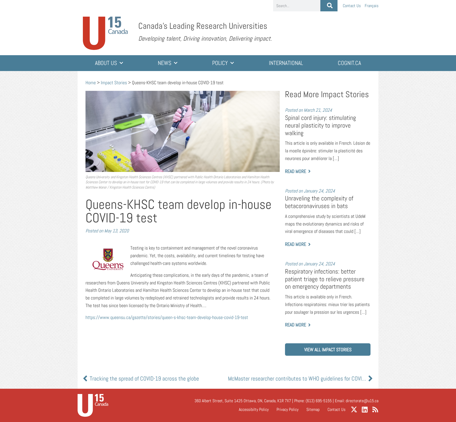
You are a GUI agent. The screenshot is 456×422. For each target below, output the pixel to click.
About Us (106, 63)
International (286, 63)
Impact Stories (114, 82)
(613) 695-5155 (319, 401)
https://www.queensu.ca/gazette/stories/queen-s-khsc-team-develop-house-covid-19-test (167, 317)
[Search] (329, 5)
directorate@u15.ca (362, 401)
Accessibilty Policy (254, 409)
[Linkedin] (364, 409)
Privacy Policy (287, 409)
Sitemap (313, 409)
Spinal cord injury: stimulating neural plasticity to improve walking (320, 125)
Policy (220, 63)
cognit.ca (349, 63)
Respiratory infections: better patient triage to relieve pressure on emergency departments (324, 279)
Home (91, 82)
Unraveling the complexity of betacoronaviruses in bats (319, 202)
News (164, 63)
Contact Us (352, 5)
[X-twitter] (354, 409)
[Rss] (375, 409)
